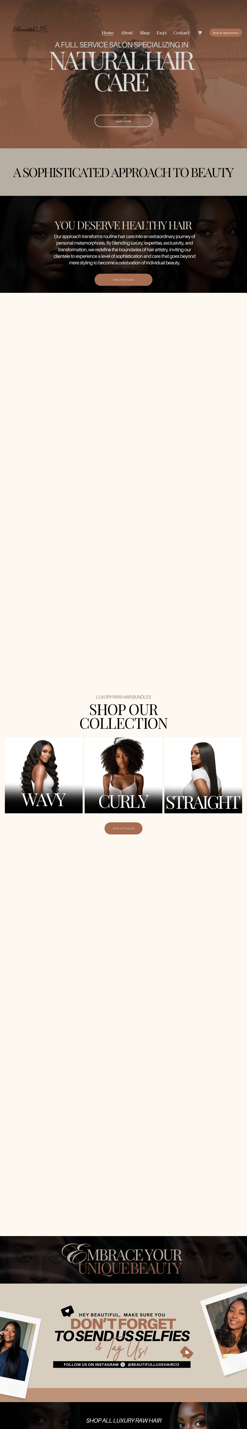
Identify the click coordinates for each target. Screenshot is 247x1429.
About (127, 32)
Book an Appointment (225, 33)
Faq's (162, 32)
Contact (181, 32)
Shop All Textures (123, 828)
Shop (145, 32)
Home (108, 32)
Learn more (123, 121)
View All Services (123, 279)
